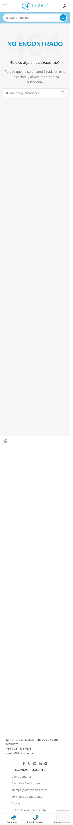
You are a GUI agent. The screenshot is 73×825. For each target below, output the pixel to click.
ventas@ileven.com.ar (20, 753)
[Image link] (35, 585)
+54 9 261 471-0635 (18, 748)
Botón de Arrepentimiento (29, 810)
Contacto (17, 803)
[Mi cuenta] (65, 6)
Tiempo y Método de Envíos (29, 790)
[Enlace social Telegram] (45, 764)
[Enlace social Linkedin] (40, 764)
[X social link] (29, 764)
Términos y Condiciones (27, 796)
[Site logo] (35, 5)
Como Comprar (21, 776)
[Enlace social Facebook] (23, 764)
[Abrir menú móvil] (5, 6)
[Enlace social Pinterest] (35, 764)
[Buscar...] (63, 17)
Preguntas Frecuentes (28, 770)
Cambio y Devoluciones (27, 783)
